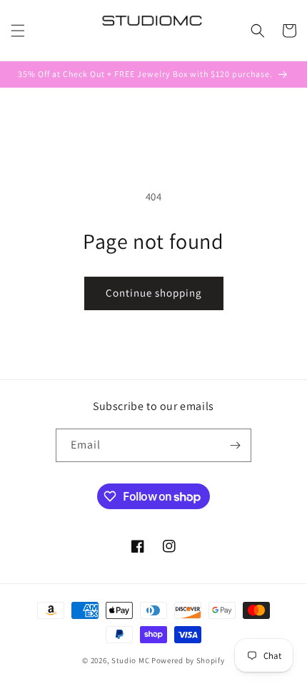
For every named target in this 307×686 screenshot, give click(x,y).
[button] (18, 30)
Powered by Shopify (188, 660)
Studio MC (130, 660)
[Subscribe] (235, 445)
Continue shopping (154, 293)
